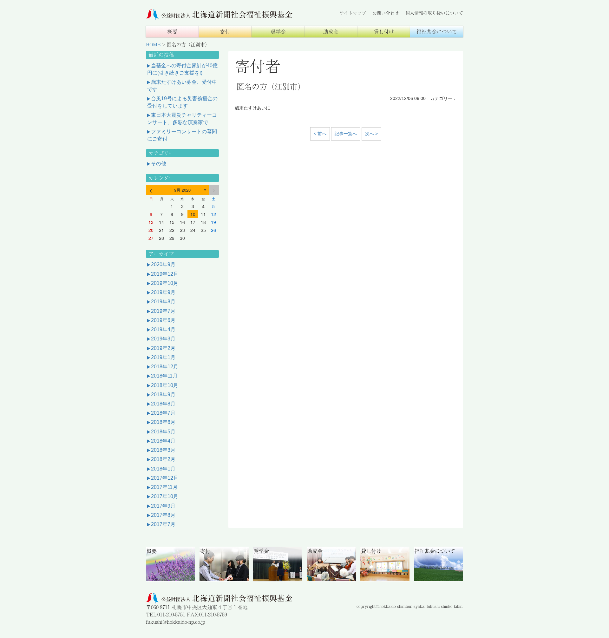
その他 (158, 163)
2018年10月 (164, 385)
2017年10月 (164, 496)
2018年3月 (163, 450)
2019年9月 (163, 292)
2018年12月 (164, 366)
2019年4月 (163, 329)
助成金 (330, 31)
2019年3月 (163, 338)
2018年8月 (163, 403)
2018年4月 (163, 441)
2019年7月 (163, 311)
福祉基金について (436, 31)
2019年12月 (164, 274)
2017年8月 (163, 515)
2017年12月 (164, 478)
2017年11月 (164, 487)
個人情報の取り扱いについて (434, 13)
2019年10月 (164, 283)
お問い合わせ (385, 13)
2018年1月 (163, 468)
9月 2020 (182, 190)
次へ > (371, 133)
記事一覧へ (346, 133)
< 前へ (320, 133)
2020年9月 (163, 264)
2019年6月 (163, 320)
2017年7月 (163, 524)
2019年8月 (163, 301)
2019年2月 (163, 348)
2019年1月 (163, 357)
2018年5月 (163, 431)
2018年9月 (163, 394)
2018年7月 (163, 413)
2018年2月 (163, 459)
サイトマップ (352, 13)
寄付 (225, 31)
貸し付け (384, 31)
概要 (172, 31)
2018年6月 (163, 422)
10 (192, 214)
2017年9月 (163, 506)
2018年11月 (164, 375)
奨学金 (278, 31)
